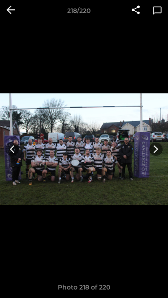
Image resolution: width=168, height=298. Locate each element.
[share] (135, 10)
